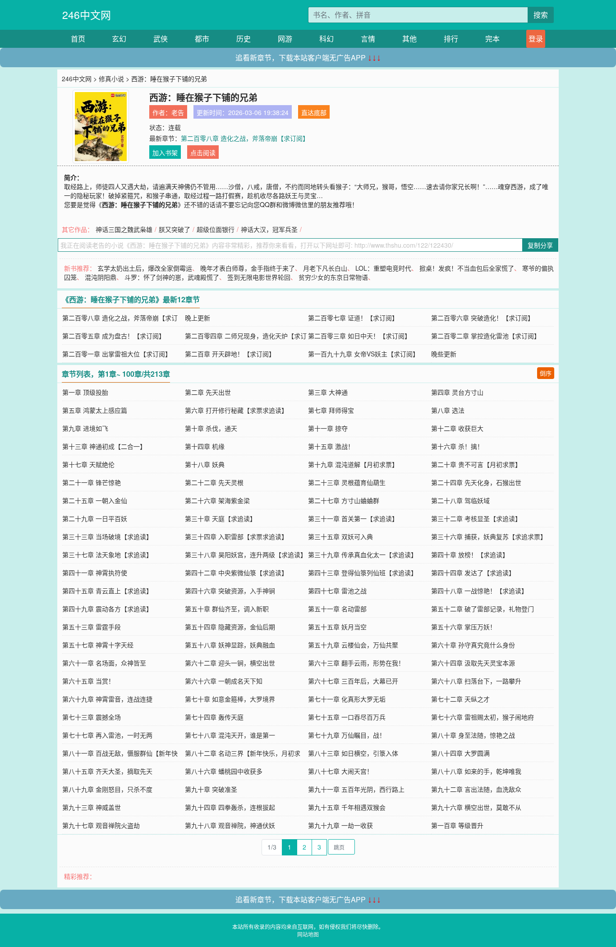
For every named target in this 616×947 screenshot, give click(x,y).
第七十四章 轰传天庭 (214, 716)
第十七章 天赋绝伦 (88, 464)
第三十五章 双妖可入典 (340, 536)
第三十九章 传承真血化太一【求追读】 (362, 554)
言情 (368, 38)
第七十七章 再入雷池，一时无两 (107, 734)
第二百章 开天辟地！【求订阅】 (230, 353)
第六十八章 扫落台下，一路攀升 (476, 680)
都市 (202, 38)
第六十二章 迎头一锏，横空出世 (230, 662)
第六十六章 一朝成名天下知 (223, 680)
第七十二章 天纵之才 (460, 698)
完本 (492, 38)
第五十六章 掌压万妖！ (463, 626)
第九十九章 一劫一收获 (340, 825)
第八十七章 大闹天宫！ (340, 771)
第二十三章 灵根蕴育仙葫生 (347, 482)
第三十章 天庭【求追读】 (220, 518)
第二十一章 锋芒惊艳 (91, 482)
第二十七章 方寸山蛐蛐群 (343, 500)
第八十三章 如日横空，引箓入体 (353, 753)
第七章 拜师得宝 (331, 410)
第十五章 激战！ (331, 446)
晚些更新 (443, 353)
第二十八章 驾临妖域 (460, 500)
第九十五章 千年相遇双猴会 (347, 807)
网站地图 (308, 934)
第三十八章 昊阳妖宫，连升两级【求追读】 (246, 554)
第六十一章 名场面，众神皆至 (104, 662)
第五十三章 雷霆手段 (91, 626)
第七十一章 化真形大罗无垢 (347, 698)
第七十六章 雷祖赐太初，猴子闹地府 (482, 716)
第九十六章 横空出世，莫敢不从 (476, 807)
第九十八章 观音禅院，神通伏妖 (230, 825)
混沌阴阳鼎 (100, 277)
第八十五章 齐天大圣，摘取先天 (107, 771)
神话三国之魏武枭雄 (124, 229)
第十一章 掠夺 (328, 428)
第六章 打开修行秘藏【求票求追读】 (236, 410)
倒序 (546, 373)
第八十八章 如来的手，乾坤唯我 (476, 771)
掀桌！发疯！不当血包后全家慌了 (466, 268)
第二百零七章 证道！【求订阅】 (353, 317)
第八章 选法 (447, 410)
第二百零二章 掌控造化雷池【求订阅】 (485, 335)
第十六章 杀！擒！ (457, 446)
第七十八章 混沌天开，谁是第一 (230, 734)
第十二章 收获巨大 (457, 428)
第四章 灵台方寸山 (457, 392)
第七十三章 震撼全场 (91, 716)
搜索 (540, 14)
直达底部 (313, 112)
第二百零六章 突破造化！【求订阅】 (482, 317)
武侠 (160, 38)
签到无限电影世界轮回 (258, 277)
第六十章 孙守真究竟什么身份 (473, 644)
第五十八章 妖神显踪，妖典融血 (230, 644)
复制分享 (540, 244)
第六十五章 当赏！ (88, 680)
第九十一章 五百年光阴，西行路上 (356, 789)
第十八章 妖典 (205, 464)
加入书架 (165, 152)
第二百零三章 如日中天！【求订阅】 (359, 335)
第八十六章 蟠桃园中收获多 (223, 771)
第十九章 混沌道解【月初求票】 (353, 464)
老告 (177, 112)
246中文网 (86, 14)
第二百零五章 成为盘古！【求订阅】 (113, 335)
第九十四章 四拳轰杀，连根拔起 (230, 807)
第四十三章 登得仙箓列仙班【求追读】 (362, 572)
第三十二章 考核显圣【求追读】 (476, 518)
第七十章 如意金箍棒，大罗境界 (230, 698)
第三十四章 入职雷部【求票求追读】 (236, 536)
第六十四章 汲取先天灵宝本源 (473, 662)
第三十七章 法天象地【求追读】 (107, 554)
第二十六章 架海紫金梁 (217, 500)
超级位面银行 (215, 229)
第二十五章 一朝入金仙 (94, 500)
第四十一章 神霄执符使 (94, 572)
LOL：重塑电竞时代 (383, 268)
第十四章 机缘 (205, 446)
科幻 (326, 38)
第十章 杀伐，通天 (211, 428)
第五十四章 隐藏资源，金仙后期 (230, 626)
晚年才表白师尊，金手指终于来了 (247, 268)
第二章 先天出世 (208, 392)
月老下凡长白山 (325, 268)
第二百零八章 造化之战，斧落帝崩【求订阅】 (245, 138)
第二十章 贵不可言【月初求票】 (476, 464)
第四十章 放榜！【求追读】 (470, 554)
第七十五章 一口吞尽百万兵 (347, 716)
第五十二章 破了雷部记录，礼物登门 (482, 608)
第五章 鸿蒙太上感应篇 (94, 410)
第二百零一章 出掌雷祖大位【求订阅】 (116, 353)
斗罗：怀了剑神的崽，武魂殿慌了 (171, 277)
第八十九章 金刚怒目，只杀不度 (107, 789)
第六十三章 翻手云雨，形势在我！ (356, 662)
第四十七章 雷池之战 (337, 590)
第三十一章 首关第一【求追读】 (353, 518)
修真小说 (111, 78)
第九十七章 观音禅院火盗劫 (101, 825)
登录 (536, 38)
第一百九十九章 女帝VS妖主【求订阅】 (363, 353)
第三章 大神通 (328, 392)
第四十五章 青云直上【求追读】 (107, 590)
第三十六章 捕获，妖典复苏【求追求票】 (489, 536)
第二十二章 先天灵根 (214, 482)
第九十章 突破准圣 (211, 789)
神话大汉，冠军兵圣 (269, 229)
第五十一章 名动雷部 (337, 608)
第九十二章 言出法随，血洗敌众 (476, 789)
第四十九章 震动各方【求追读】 (107, 608)
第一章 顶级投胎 (85, 392)
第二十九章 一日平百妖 (94, 518)
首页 (78, 38)
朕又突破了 (174, 229)
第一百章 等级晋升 (457, 825)
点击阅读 (203, 152)
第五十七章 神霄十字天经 (97, 644)
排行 (451, 38)
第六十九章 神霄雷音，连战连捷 (107, 698)
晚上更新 (197, 317)
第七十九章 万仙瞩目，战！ (347, 734)
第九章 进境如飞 (85, 428)
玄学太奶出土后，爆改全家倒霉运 (144, 268)
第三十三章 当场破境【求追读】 (107, 536)
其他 (409, 38)
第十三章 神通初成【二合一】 (104, 446)
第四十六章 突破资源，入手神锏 (230, 590)
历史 (243, 38)
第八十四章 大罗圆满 (460, 753)
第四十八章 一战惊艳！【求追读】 (479, 590)
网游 (285, 38)
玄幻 (119, 38)
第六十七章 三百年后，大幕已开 (353, 680)
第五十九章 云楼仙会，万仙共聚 (353, 644)
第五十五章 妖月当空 (337, 626)
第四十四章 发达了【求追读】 (473, 572)
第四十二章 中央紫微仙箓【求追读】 (236, 572)
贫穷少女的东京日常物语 (333, 277)
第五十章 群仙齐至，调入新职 (227, 608)
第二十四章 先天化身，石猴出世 (476, 482)
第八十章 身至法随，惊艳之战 (473, 734)
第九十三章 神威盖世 (91, 807)
